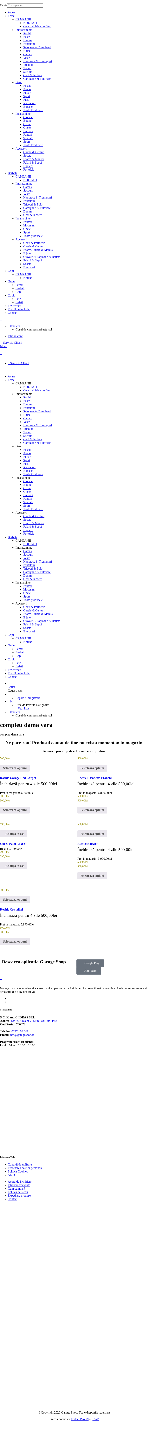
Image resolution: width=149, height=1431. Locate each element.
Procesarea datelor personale (25, 1168)
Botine (27, 120)
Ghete (27, 127)
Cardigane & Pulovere (37, 78)
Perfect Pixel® (80, 1419)
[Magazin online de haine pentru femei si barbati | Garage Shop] (1, 978)
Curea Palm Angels (12, 843)
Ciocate (28, 117)
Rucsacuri (29, 103)
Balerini (28, 131)
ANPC (12, 1175)
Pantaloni (29, 43)
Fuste (26, 36)
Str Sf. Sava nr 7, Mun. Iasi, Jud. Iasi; (34, 1021)
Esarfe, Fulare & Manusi (38, 250)
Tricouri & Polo (32, 204)
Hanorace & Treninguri (37, 61)
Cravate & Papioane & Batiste (41, 256)
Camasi (27, 54)
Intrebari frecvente (19, 1185)
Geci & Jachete (32, 75)
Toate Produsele (33, 110)
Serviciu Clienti (12, 342)
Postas (27, 89)
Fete (18, 298)
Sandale (28, 138)
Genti (19, 82)
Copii (19, 291)
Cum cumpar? (16, 1188)
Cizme (27, 124)
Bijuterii (28, 166)
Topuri (27, 68)
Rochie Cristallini (11, 909)
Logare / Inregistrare (28, 698)
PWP (96, 1419)
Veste (26, 57)
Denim (27, 40)
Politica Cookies (18, 1171)
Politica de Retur (18, 1192)
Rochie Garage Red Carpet (18, 778)
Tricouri (28, 64)
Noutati (27, 277)
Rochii (27, 33)
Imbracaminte (24, 29)
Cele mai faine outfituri (37, 26)
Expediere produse (19, 1195)
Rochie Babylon (87, 843)
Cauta (3, 5)
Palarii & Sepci (32, 162)
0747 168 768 (20, 1031)
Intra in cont (15, 336)
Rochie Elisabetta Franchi (94, 778)
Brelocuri (29, 267)
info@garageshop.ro (22, 1034)
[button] (13, 833)
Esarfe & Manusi (33, 159)
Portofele (28, 169)
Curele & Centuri (33, 152)
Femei (19, 284)
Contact (12, 1199)
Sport (26, 96)
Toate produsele (33, 236)
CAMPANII (23, 19)
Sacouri (28, 71)
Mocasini (29, 225)
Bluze (26, 50)
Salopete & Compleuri (37, 47)
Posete (27, 85)
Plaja (26, 99)
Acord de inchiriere (19, 1181)
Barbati (20, 288)
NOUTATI (30, 22)
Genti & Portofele (34, 243)
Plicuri (27, 92)
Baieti (19, 302)
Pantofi (27, 134)
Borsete (28, 106)
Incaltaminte (23, 113)
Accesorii (21, 148)
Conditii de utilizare (20, 1164)
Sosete (27, 155)
